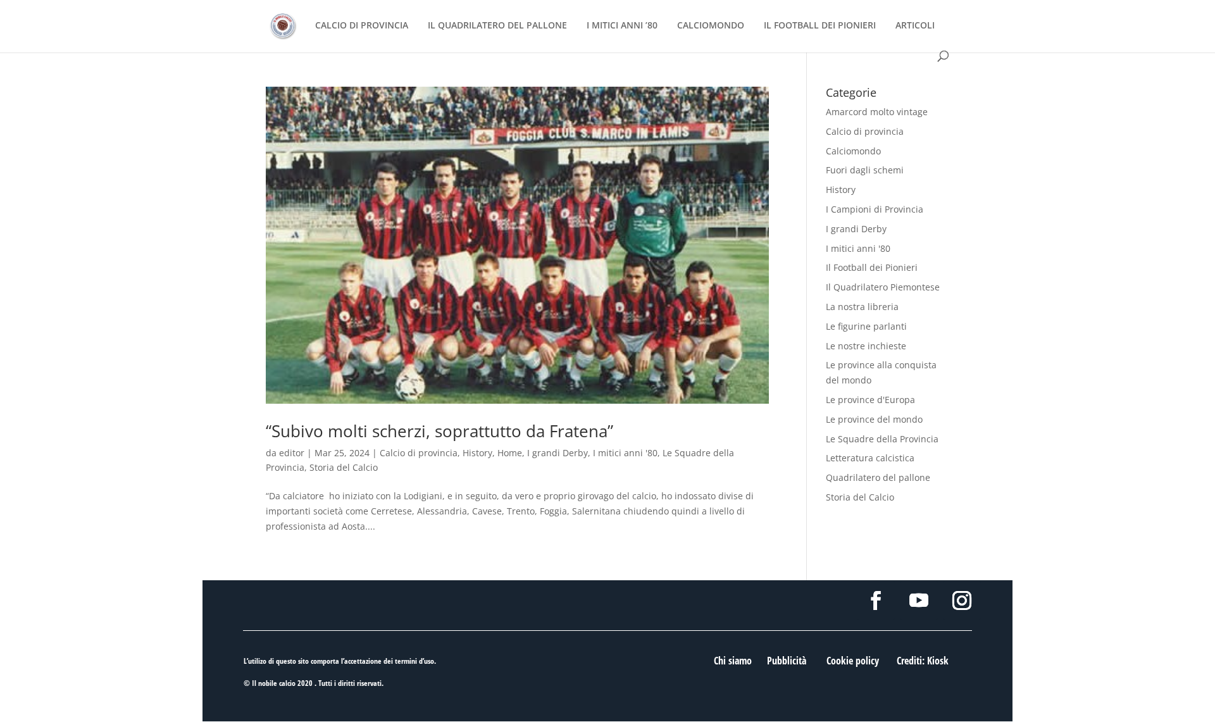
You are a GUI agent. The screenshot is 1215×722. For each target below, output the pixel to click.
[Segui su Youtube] (919, 600)
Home (509, 453)
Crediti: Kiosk (923, 661)
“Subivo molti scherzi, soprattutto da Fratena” (439, 431)
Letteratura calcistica (870, 458)
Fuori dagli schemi (865, 170)
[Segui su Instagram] (962, 600)
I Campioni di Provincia (874, 209)
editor (291, 453)
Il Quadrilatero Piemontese (883, 287)
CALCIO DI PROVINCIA (361, 26)
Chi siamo (733, 661)
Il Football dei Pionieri (872, 267)
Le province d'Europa (870, 400)
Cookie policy (852, 661)
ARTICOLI (915, 26)
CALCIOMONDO (710, 26)
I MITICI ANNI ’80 (622, 26)
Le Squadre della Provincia (882, 439)
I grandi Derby (557, 453)
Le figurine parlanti (866, 326)
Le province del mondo (874, 419)
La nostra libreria (862, 307)
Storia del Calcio (343, 467)
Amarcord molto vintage (877, 112)
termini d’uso (414, 661)
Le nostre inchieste (866, 346)
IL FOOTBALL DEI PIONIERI (820, 26)
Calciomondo (853, 151)
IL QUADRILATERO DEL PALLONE (497, 26)
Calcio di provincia (419, 453)
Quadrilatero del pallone (878, 477)
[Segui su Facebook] (876, 600)
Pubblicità (786, 661)
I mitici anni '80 (625, 453)
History (477, 453)
